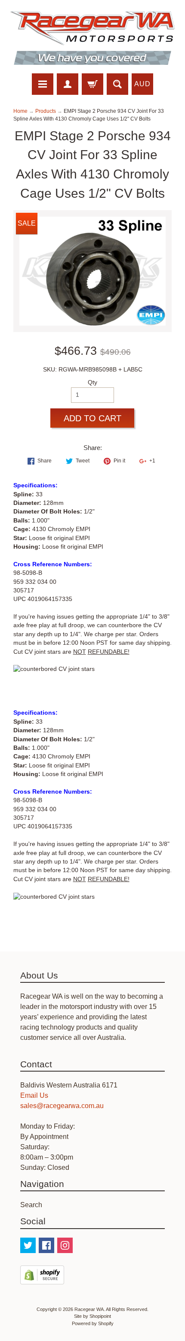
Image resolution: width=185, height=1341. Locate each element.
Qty (92, 382)
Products (45, 111)
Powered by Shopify (93, 1323)
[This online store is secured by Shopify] (42, 1279)
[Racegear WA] (92, 38)
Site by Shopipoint (92, 1316)
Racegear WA (89, 1309)
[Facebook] (46, 1245)
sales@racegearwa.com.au (62, 1105)
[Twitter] (28, 1245)
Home (20, 111)
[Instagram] (65, 1245)
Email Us (34, 1095)
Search (31, 1204)
